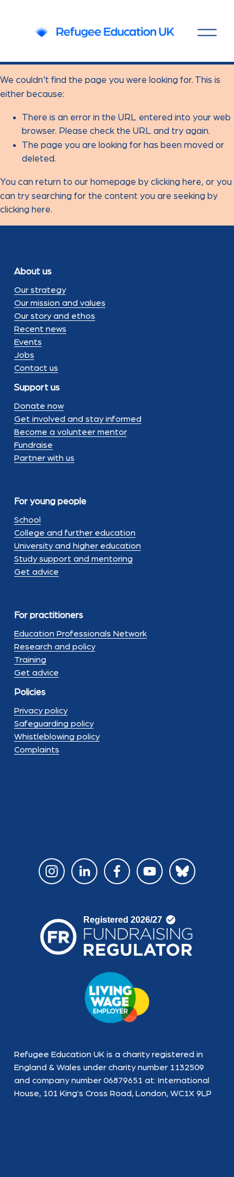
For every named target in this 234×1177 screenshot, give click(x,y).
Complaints (36, 749)
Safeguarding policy (54, 723)
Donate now (39, 406)
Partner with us (44, 458)
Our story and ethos (54, 316)
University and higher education (77, 546)
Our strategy (40, 290)
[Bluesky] (182, 871)
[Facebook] (117, 871)
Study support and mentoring (73, 559)
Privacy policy (40, 710)
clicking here (176, 181)
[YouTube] (150, 871)
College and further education (75, 533)
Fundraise (33, 445)
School (27, 520)
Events (28, 342)
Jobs (24, 355)
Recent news (40, 329)
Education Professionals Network (80, 633)
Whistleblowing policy (57, 736)
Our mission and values (60, 303)
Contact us (36, 368)
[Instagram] (52, 871)
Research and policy (54, 646)
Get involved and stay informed (77, 419)
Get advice (36, 572)
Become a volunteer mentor (70, 432)
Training (30, 659)
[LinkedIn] (84, 871)
